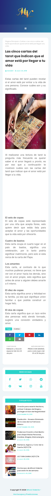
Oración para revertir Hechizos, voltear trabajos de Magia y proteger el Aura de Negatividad (31, 409)
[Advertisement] (25, 196)
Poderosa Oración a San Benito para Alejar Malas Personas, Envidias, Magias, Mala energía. (30, 434)
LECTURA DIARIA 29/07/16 (28, 456)
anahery (10, 71)
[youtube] (41, 386)
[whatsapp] (30, 379)
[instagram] (30, 386)
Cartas (22, 41)
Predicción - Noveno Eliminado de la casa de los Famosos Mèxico (30, 422)
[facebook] (9, 379)
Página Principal (11, 41)
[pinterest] (9, 386)
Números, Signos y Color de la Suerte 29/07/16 (30, 446)
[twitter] (20, 379)
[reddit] (41, 379)
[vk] (20, 386)
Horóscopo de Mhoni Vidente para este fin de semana (29, 469)
